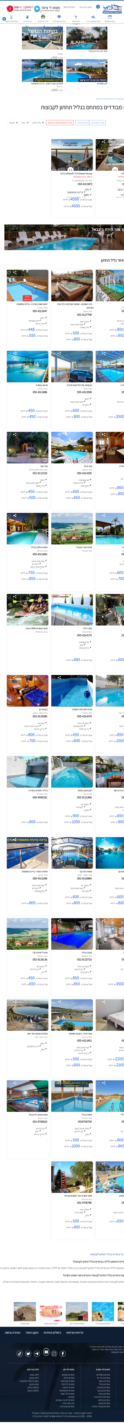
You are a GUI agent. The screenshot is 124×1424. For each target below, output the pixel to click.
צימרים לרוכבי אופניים (65, 1400)
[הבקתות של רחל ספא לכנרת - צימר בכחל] (72, 381)
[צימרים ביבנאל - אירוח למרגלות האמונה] (72, 705)
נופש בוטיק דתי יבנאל (38, 1114)
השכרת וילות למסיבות (29, 1381)
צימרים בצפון (69, 7)
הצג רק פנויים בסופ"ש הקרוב (59, 122)
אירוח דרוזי (27, 21)
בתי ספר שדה (68, 1403)
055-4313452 (85, 1040)
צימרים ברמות (104, 1400)
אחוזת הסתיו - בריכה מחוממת (35, 871)
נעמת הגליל (87, 952)
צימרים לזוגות (68, 1387)
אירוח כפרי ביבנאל (84, 547)
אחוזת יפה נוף (86, 871)
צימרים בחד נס (103, 1377)
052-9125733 (85, 959)
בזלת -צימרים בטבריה (38, 790)
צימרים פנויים (110, 21)
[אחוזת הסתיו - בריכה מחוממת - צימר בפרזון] (27, 867)
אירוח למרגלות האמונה (82, 709)
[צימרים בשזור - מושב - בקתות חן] (27, 705)
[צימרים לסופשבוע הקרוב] (17, 11)
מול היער (44, 466)
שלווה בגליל (87, 1114)
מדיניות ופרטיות (74, 1332)
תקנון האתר (32, 1332)
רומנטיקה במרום (85, 790)
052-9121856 (85, 797)
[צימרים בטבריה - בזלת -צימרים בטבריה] (27, 786)
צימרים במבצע (68, 1374)
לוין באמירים (102, 83)
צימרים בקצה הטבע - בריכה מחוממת (47, 83)
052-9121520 (40, 473)
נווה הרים (88, 466)
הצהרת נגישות (12, 1332)
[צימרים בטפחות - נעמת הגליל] (72, 948)
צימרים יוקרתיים (59, 21)
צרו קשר (37, 11)
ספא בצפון (34, 1384)
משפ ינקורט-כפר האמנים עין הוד (78, 1195)
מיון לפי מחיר (82, 122)
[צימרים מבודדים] (77, 1320)
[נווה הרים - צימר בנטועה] (72, 462)
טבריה (74, 180)
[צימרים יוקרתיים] (59, 18)
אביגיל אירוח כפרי (40, 952)
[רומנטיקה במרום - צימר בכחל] (72, 786)
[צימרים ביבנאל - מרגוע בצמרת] (27, 381)
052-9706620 (40, 1121)
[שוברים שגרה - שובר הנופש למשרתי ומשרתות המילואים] (43, 18)
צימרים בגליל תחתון (105, 98)
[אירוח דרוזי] (27, 18)
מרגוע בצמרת (42, 385)
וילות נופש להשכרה (76, 22)
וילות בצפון (34, 1377)
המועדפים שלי (85, 7)
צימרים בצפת (104, 1393)
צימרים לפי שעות (11, 21)
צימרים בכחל (104, 1384)
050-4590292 (40, 797)
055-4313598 (85, 392)
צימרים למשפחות (66, 1390)
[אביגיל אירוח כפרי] (27, 948)
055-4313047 (40, 311)
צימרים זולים (69, 1377)
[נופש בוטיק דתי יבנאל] (27, 1111)
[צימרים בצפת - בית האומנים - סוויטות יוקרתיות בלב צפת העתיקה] (72, 300)
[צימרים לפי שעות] (11, 18)
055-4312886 (40, 392)
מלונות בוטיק (33, 1387)
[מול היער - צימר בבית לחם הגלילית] (27, 462)
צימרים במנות (104, 1403)
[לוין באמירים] (86, 60)
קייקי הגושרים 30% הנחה (37, 628)
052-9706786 (85, 1203)
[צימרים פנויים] (110, 18)
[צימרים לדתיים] (59, 28)
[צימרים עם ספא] (51, 1320)
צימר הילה (87, 628)
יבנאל (119, 180)
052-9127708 (85, 315)
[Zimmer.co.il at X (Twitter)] (28, 1352)
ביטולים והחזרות (52, 1332)
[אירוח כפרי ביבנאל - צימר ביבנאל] (72, 543)
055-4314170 (85, 635)
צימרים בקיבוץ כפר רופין (37, 1033)
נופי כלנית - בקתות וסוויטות (80, 1033)
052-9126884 (85, 878)
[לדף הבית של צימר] (112, 13)
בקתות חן (43, 709)
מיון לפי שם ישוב (97, 122)
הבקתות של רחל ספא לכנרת (79, 385)
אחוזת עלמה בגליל (39, 547)
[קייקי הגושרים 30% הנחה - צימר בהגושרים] (27, 624)
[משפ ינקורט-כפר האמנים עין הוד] (72, 1192)
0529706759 (85, 1121)
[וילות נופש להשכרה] (76, 18)
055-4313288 (40, 878)
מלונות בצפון (33, 1390)
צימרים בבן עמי (103, 1390)
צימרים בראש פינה (102, 1396)
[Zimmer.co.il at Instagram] (54, 1352)
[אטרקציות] (27, 28)
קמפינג (71, 1396)
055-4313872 (85, 184)
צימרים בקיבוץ (43, 31)
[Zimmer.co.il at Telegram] (37, 1352)
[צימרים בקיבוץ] (43, 28)
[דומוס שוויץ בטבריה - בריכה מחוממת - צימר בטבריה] (27, 300)
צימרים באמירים (103, 1374)
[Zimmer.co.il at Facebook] (63, 1352)
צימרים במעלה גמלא (101, 1406)
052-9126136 (40, 959)
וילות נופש (34, 1374)
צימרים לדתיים (59, 31)
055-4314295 (85, 473)
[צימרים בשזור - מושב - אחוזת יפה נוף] (72, 867)
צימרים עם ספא (51, 1323)
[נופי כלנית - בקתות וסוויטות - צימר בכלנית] (72, 1030)
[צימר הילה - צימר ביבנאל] (72, 624)
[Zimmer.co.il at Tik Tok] (20, 1352)
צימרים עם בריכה (93, 21)
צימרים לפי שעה (67, 1393)
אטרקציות (27, 31)
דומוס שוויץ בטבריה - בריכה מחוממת (32, 304)
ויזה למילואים (43, 21)
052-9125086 (40, 716)
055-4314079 (85, 716)
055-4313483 (40, 554)
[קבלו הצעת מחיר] (45, 11)
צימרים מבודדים (77, 1323)
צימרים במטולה (103, 1387)
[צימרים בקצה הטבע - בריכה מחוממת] (42, 60)
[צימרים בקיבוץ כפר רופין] (27, 1030)
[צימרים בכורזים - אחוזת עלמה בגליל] (27, 543)
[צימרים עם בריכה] (93, 18)
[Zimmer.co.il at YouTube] (45, 1349)
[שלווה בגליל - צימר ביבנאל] (72, 1111)
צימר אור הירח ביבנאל (97, 51)
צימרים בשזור (104, 1381)
